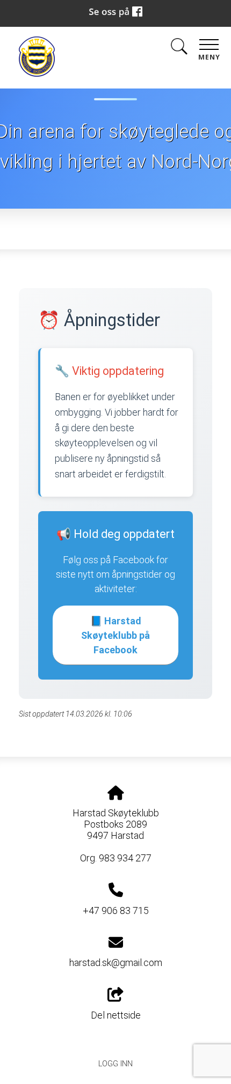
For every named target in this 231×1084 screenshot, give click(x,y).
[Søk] (179, 48)
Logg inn (115, 1063)
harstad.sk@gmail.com (115, 962)
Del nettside (116, 1015)
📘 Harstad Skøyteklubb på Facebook (115, 635)
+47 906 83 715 (116, 910)
